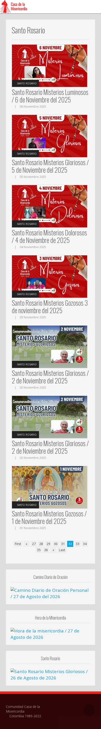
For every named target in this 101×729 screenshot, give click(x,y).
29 (48, 544)
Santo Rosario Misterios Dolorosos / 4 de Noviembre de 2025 (49, 236)
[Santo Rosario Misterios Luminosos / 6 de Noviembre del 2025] (49, 65)
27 (34, 544)
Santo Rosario (27, 83)
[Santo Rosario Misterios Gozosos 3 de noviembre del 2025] (49, 276)
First (18, 544)
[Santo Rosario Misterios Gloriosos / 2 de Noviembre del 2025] (49, 346)
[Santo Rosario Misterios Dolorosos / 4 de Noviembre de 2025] (49, 206)
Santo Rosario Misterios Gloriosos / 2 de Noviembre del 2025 (50, 376)
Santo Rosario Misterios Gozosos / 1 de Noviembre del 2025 (49, 517)
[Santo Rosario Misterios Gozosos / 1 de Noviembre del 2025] (49, 487)
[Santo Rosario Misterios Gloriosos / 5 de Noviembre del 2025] (49, 135)
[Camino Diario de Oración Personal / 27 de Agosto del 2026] (50, 593)
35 (39, 550)
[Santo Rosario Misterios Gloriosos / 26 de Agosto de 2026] (50, 674)
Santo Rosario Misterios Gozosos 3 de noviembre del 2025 (50, 306)
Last (62, 550)
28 (41, 544)
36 (46, 550)
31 (63, 544)
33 (77, 544)
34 (85, 544)
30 (56, 544)
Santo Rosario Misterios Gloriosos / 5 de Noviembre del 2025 (50, 166)
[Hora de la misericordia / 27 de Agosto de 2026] (50, 634)
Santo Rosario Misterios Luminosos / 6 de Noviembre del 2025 (50, 95)
